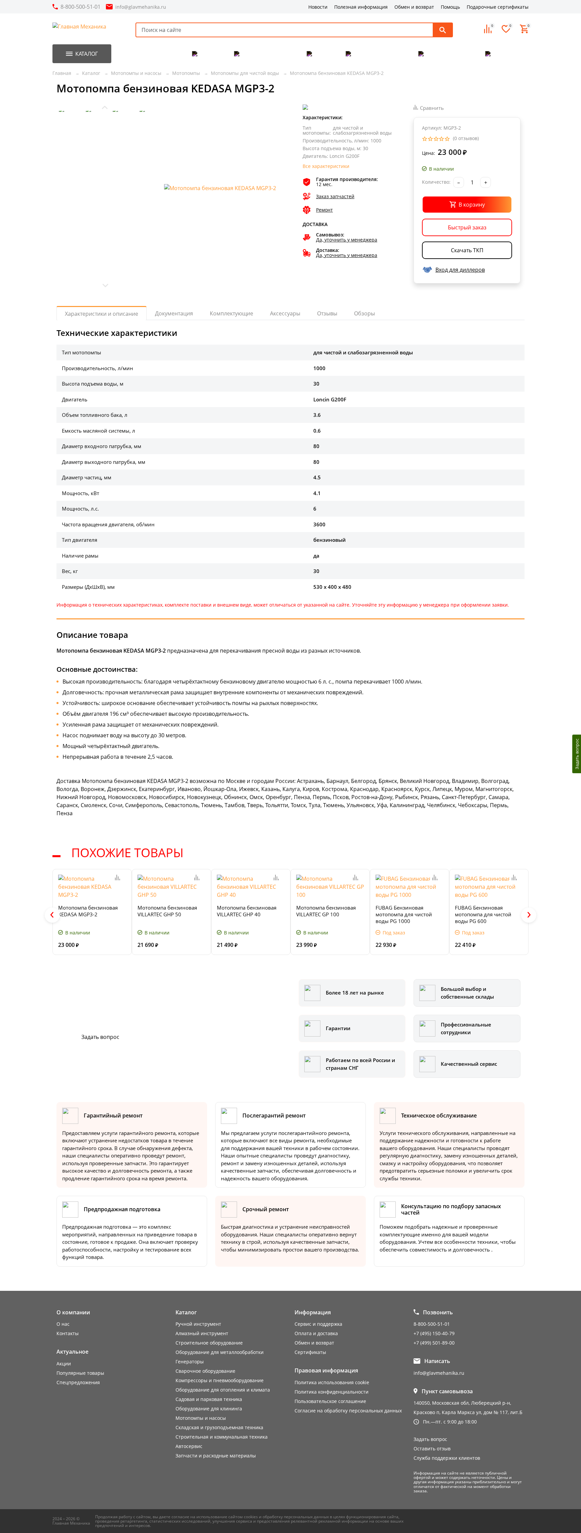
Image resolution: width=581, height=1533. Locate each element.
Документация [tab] (174, 313)
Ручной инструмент (198, 1324)
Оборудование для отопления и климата (223, 1390)
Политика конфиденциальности (332, 1392)
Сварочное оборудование (205, 1371)
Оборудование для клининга (209, 1408)
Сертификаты (310, 1352)
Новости (317, 7)
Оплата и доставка (316, 1333)
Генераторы (190, 1361)
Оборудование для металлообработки (220, 1352)
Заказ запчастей (335, 196)
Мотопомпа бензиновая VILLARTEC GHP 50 (167, 911)
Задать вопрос (100, 1037)
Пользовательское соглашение (330, 1401)
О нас (63, 1324)
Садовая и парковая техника (209, 1399)
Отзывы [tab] (327, 313)
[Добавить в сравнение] (117, 878)
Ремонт (324, 210)
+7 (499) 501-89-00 (434, 1343)
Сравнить (432, 107)
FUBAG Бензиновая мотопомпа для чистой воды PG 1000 (404, 914)
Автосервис (189, 1446)
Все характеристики (326, 166)
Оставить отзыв (432, 1448)
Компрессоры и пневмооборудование (220, 1380)
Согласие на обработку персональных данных (348, 1410)
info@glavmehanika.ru (140, 7)
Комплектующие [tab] (231, 313)
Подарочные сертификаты (498, 7)
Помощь (450, 7)
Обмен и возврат (414, 7)
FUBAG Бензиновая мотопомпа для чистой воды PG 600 (483, 914)
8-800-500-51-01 (81, 6)
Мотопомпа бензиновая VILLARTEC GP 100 (326, 911)
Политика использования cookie (332, 1382)
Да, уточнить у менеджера (346, 240)
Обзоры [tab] (364, 313)
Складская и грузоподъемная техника (219, 1427)
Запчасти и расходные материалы (216, 1455)
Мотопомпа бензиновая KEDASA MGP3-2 (88, 911)
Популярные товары (80, 1373)
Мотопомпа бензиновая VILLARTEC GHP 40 (246, 911)
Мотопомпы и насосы (201, 1418)
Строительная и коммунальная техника (222, 1437)
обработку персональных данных (296, 1516)
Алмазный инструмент (202, 1333)
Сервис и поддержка (318, 1324)
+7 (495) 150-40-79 (434, 1333)
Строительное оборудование (209, 1343)
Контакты (67, 1333)
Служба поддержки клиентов (447, 1458)
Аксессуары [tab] (285, 313)
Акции (63, 1363)
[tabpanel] (290, 572)
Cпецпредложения (78, 1382)
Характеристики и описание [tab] (101, 313)
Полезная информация (361, 7)
